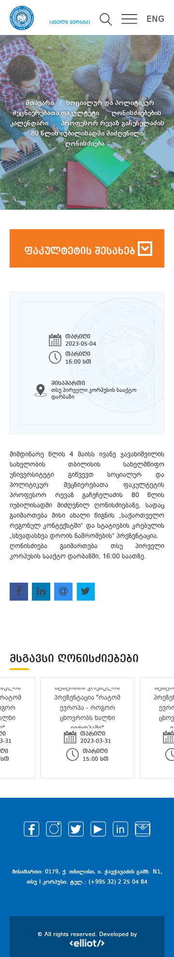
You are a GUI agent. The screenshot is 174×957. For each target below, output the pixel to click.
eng (155, 19)
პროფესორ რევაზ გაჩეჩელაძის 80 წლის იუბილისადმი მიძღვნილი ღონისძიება (97, 133)
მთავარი (41, 103)
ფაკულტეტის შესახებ (79, 251)
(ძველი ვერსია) (69, 22)
